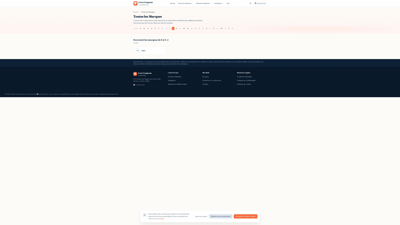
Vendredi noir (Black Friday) (177, 84)
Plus (228, 3)
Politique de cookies (244, 84)
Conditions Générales (244, 77)
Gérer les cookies (201, 216)
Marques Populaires (203, 3)
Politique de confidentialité (246, 80)
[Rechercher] (250, 3)
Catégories (218, 3)
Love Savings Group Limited (80, 94)
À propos (205, 77)
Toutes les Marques (184, 3)
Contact (205, 84)
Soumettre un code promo (211, 80)
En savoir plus (159, 219)
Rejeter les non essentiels (220, 216)
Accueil (172, 3)
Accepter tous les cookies (245, 216)
